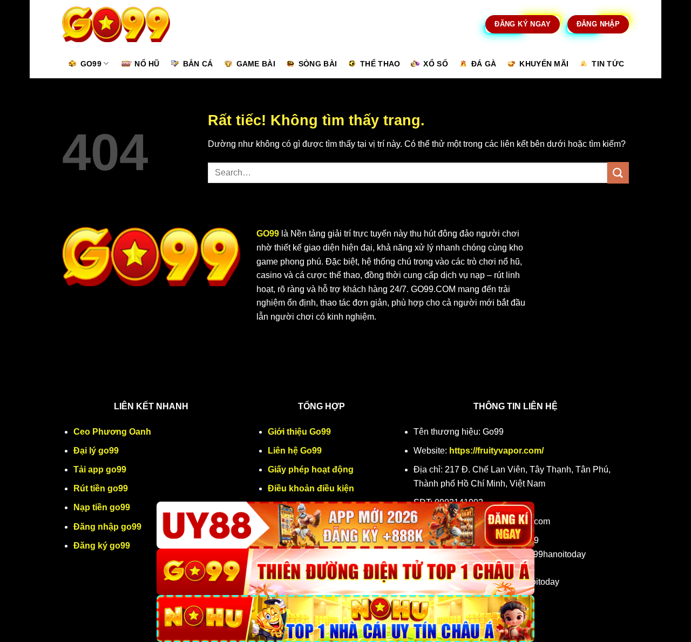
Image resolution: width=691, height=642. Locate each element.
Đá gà (483, 63)
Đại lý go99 (96, 450)
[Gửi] (618, 172)
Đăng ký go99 (101, 545)
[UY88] (345, 525)
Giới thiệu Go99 (299, 431)
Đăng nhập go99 (107, 526)
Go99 (90, 63)
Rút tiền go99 (100, 488)
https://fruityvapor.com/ (496, 450)
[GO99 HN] (116, 24)
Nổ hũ (146, 63)
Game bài (255, 63)
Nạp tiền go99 (101, 507)
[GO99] (345, 572)
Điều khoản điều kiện (311, 488)
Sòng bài (318, 63)
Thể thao (380, 63)
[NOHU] (345, 618)
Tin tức (608, 63)
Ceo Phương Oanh (112, 431)
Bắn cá (198, 63)
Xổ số (435, 63)
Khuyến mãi (543, 63)
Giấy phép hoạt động (311, 469)
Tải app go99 (99, 469)
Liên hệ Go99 (295, 450)
